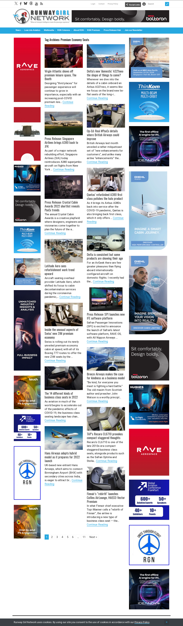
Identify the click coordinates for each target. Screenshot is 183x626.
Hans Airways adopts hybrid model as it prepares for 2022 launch (62, 457)
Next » (93, 537)
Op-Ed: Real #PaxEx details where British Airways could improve (103, 134)
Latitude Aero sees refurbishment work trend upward (59, 269)
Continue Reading (97, 98)
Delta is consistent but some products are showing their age (105, 256)
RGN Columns (63, 30)
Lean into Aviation (32, 30)
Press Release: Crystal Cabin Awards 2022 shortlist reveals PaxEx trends (62, 206)
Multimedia (49, 30)
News (18, 30)
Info (144, 4)
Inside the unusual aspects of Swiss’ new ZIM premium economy (61, 333)
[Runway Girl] (41, 23)
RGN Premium (93, 30)
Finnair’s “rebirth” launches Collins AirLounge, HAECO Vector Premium (106, 497)
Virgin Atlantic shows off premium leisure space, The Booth (60, 75)
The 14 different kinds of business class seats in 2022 (61, 395)
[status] (166, 622)
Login (93, 4)
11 (84, 537)
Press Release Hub (112, 30)
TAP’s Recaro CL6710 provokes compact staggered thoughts (105, 435)
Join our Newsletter (133, 30)
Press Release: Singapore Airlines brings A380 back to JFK (61, 142)
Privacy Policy (113, 4)
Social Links (134, 5)
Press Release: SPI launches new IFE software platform (106, 316)
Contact (101, 4)
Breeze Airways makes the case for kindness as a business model (106, 375)
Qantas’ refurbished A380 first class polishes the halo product (105, 196)
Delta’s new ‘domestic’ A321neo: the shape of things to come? (105, 73)
